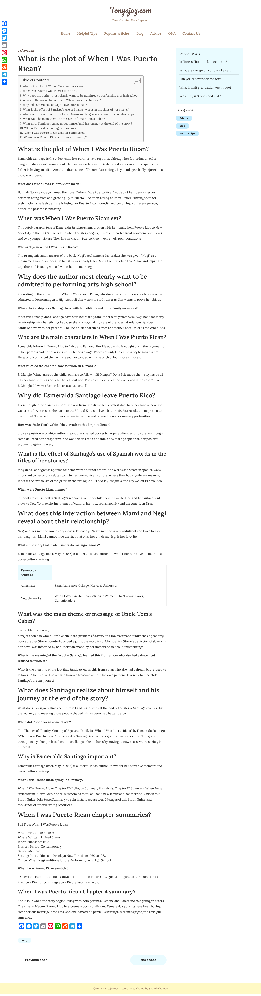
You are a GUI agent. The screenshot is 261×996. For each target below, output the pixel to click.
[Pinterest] (4, 52)
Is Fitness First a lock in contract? (203, 61)
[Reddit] (4, 67)
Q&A (172, 33)
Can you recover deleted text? (200, 79)
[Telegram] (4, 74)
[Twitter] (4, 38)
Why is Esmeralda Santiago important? (50, 128)
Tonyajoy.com (130, 10)
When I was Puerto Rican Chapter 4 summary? (55, 137)
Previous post (36, 960)
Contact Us (191, 33)
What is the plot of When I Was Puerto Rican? (52, 86)
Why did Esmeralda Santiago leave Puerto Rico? (55, 105)
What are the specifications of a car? (205, 70)
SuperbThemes (158, 988)
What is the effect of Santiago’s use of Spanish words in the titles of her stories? (76, 109)
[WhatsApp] (4, 59)
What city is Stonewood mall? (200, 96)
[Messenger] (4, 30)
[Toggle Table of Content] (135, 80)
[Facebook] (4, 23)
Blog (139, 33)
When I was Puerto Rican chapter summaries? (54, 132)
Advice (155, 33)
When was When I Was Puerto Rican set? (50, 91)
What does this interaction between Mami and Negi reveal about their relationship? (78, 114)
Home (65, 33)
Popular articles (117, 33)
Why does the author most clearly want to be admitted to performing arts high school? (81, 95)
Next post (148, 960)
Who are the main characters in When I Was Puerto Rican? (62, 100)
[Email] (4, 45)
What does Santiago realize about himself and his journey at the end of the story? (77, 123)
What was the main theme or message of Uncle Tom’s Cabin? (64, 118)
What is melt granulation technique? (205, 87)
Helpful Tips (87, 33)
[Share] (4, 81)
